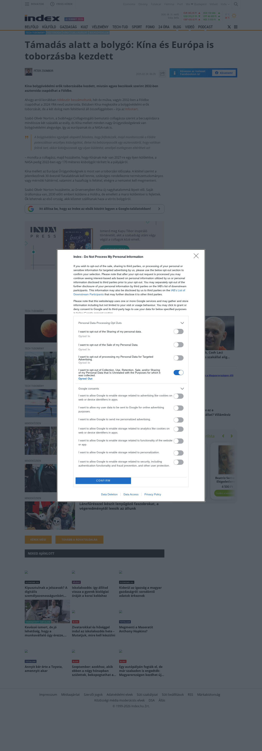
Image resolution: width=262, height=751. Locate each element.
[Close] (197, 257)
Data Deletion (109, 494)
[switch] (179, 331)
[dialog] (131, 376)
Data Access (131, 494)
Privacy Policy (152, 494)
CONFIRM (103, 480)
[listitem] (131, 323)
